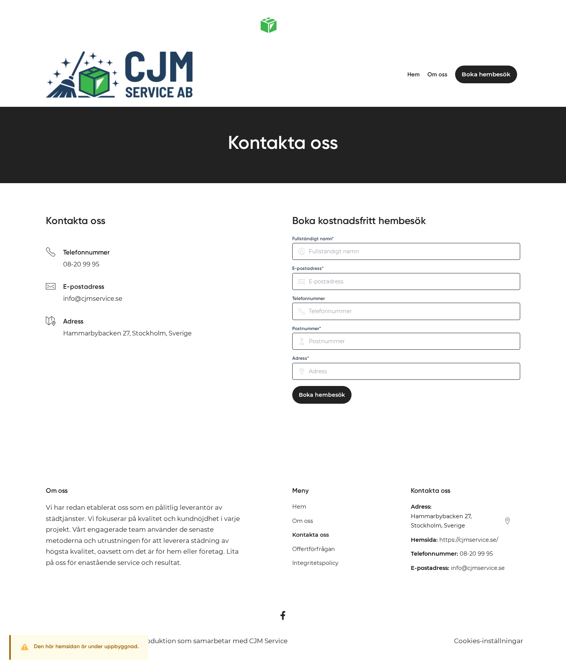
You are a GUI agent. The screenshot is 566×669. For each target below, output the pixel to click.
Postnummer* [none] (306, 328)
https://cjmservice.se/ (468, 539)
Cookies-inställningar (488, 641)
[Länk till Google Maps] (507, 520)
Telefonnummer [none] (308, 298)
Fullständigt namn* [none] (313, 238)
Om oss (437, 74)
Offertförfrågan (313, 549)
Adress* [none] (300, 358)
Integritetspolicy (315, 562)
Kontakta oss (310, 534)
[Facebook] (283, 615)
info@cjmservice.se (92, 298)
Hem (413, 74)
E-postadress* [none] (308, 268)
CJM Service (268, 641)
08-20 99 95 (81, 264)
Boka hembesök (322, 394)
